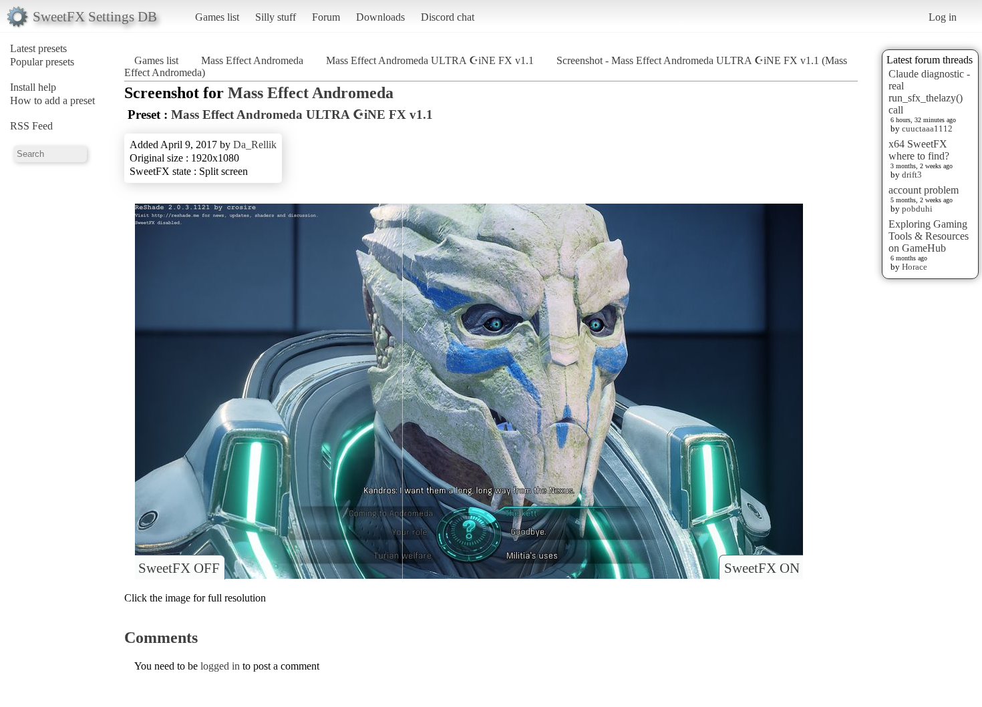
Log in (943, 17)
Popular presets (42, 61)
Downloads (380, 17)
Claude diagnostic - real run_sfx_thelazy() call (929, 91)
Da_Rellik (255, 144)
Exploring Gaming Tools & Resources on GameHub (928, 236)
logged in (220, 666)
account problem (923, 190)
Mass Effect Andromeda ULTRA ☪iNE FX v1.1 (430, 60)
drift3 (912, 175)
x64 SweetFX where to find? (918, 150)
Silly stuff (275, 17)
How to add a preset (52, 100)
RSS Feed (31, 126)
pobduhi (917, 209)
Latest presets (38, 48)
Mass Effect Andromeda (252, 60)
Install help (33, 87)
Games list (217, 17)
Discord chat (447, 17)
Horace (914, 267)
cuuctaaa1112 (927, 129)
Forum (326, 17)
